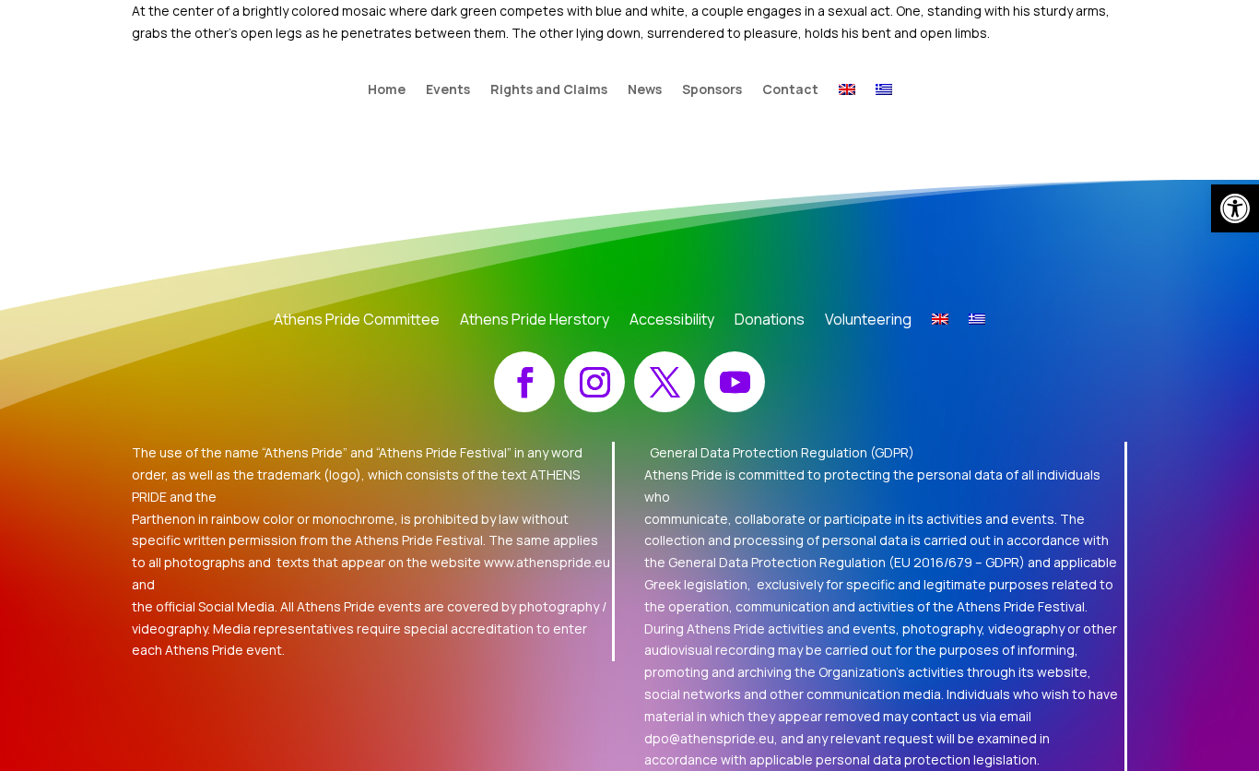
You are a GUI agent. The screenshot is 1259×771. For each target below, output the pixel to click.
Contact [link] (790, 90)
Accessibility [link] (672, 321)
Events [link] (448, 90)
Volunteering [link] (868, 321)
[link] (1235, 208)
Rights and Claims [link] (548, 90)
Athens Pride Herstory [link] (534, 321)
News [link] (645, 90)
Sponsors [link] (712, 90)
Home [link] (387, 90)
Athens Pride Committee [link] (357, 321)
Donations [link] (770, 321)
